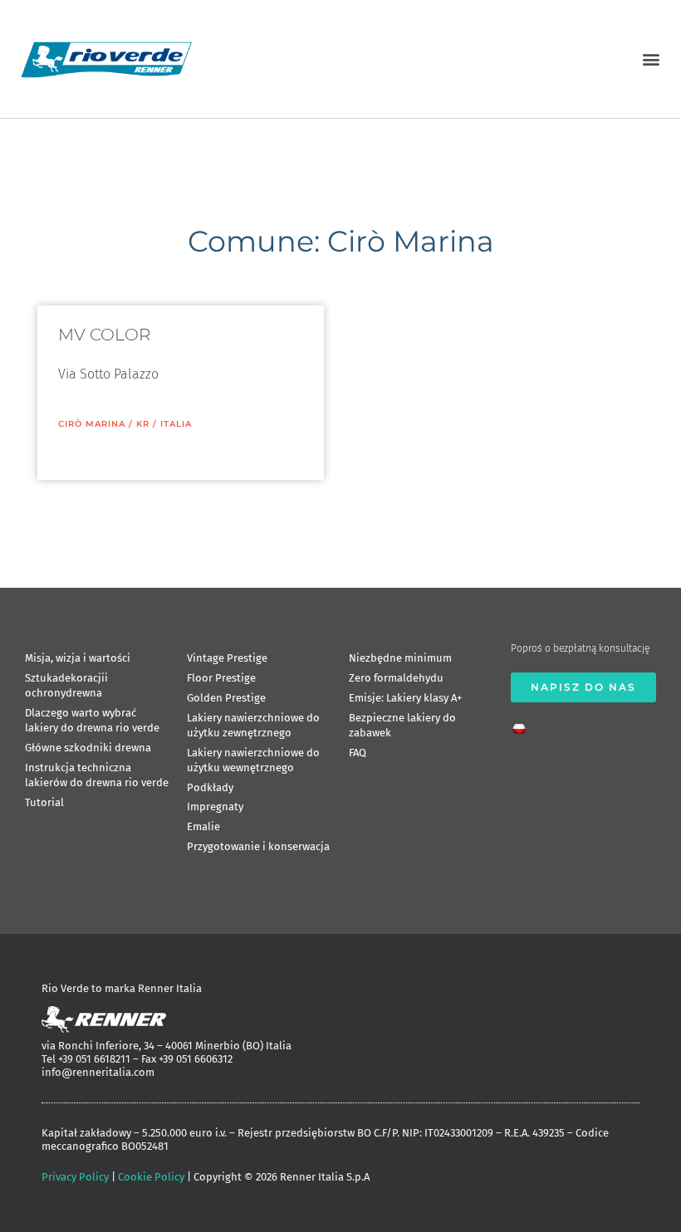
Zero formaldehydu (396, 678)
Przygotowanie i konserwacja (258, 846)
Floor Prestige (221, 678)
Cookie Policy (151, 1177)
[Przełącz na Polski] (523, 724)
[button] (650, 58)
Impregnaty (215, 806)
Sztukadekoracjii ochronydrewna (66, 685)
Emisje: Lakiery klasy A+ (405, 698)
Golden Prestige (226, 698)
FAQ (357, 752)
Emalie (203, 826)
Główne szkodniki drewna (88, 747)
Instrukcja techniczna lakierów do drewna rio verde (97, 775)
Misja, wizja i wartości (77, 658)
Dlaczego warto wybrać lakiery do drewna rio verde (92, 720)
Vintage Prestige (227, 658)
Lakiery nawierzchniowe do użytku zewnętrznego (253, 725)
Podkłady (210, 787)
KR (142, 423)
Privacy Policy (75, 1177)
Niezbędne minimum (400, 658)
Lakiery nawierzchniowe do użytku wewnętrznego (253, 760)
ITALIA (176, 423)
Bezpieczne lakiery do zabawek (402, 725)
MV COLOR (104, 334)
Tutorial (44, 802)
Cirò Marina (91, 423)
